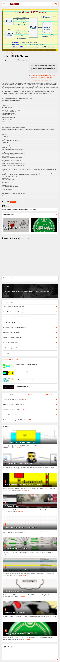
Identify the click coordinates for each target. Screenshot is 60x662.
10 (6, 631)
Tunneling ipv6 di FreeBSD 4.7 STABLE (41, 77)
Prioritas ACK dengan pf (22, 386)
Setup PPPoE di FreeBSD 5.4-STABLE (25, 379)
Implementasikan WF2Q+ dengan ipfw (25, 372)
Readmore (18, 447)
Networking (10, 53)
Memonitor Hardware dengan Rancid (17, 570)
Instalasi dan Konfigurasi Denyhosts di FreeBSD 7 (21, 527)
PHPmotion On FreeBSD (13, 506)
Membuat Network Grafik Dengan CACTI (18, 549)
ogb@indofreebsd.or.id (13, 197)
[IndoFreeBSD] (14, 4)
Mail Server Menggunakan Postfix (16, 612)
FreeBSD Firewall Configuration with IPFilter (26, 364)
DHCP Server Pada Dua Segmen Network (42, 80)
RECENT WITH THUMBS (10, 360)
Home (3, 53)
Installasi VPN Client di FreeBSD (16, 591)
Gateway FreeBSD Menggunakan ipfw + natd (43, 75)
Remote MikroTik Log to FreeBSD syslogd (19, 463)
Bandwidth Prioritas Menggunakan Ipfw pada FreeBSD (23, 485)
